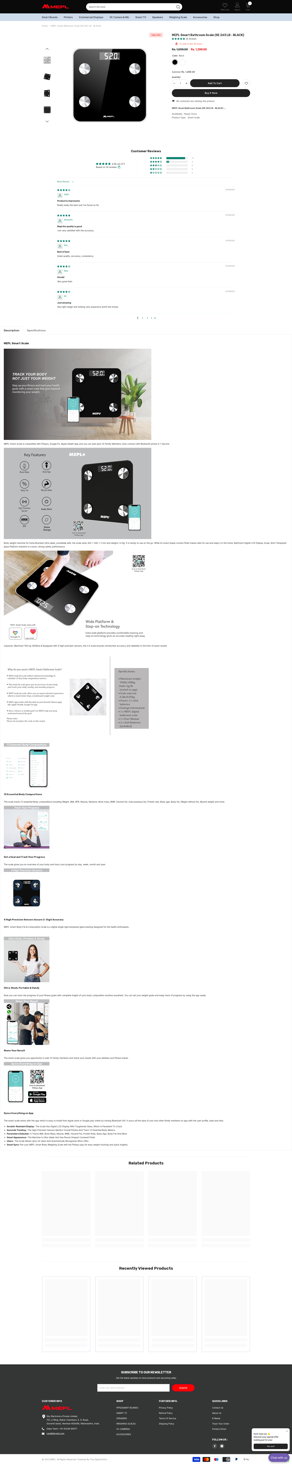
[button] (179, 38)
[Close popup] (287, 1431)
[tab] (11, 330)
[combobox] (130, 7)
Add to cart (215, 83)
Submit (183, 1387)
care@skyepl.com (55, 1433)
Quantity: (176, 77)
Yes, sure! (271, 1446)
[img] (63, 190)
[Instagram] (221, 1446)
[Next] (47, 121)
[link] (66, 1240)
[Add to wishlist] (246, 83)
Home (45, 25)
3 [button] (147, 318)
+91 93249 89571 (68, 1428)
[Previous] (47, 49)
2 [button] (142, 318)
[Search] (134, 7)
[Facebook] (214, 1446)
